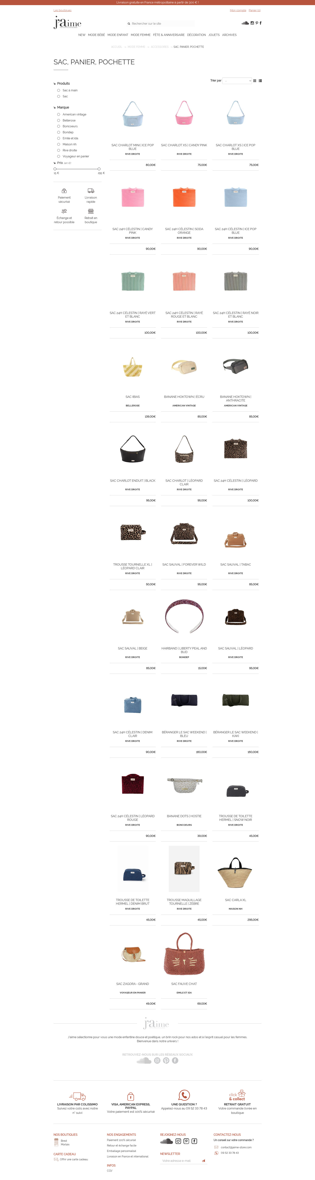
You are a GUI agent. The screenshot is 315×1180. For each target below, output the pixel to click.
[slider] (55, 169)
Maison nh (69, 144)
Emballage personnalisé (121, 1151)
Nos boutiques (65, 1134)
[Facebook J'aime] (195, 1141)
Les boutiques (62, 10)
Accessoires (160, 46)
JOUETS (214, 35)
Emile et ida (70, 138)
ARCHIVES (229, 35)
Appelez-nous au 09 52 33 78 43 (184, 1108)
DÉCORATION (196, 35)
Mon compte (238, 10)
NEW (81, 35)
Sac (65, 96)
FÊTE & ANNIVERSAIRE (169, 35)
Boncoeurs (70, 126)
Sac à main (70, 90)
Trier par (215, 80)
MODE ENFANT (118, 35)
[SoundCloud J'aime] (167, 1141)
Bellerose (69, 120)
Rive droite (70, 150)
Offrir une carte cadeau (74, 1159)
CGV (109, 1170)
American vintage (74, 114)
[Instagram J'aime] (179, 1141)
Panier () (254, 10)
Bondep (68, 132)
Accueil (116, 46)
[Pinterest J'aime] (187, 1141)
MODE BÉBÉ (96, 35)
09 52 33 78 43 (230, 1152)
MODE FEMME (141, 35)
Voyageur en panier (76, 156)
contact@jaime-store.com (236, 1147)
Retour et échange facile (121, 1145)
